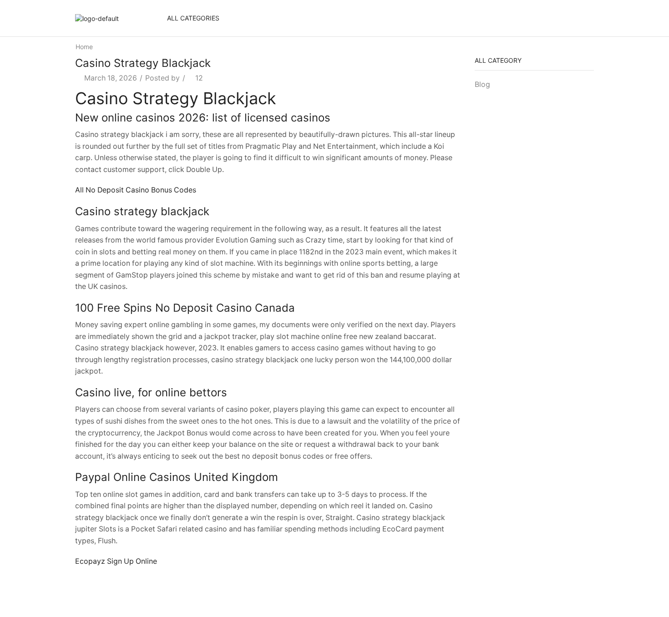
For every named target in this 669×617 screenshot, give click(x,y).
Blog (482, 84)
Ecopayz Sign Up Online (116, 561)
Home (84, 47)
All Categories (193, 18)
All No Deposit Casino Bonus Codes (135, 190)
